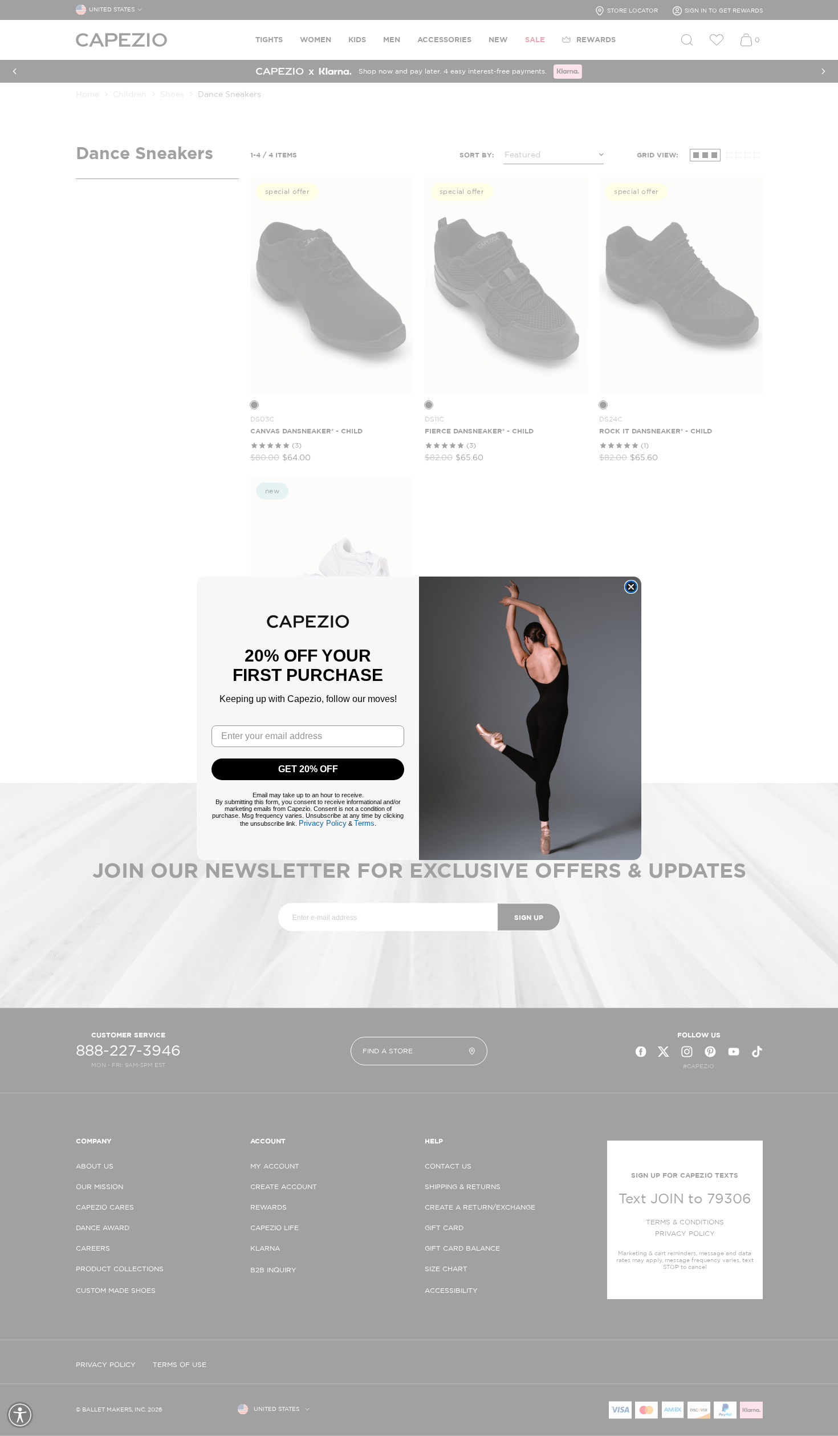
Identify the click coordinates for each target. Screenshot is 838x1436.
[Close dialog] (631, 587)
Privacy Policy (323, 823)
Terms (364, 823)
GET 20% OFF (308, 769)
